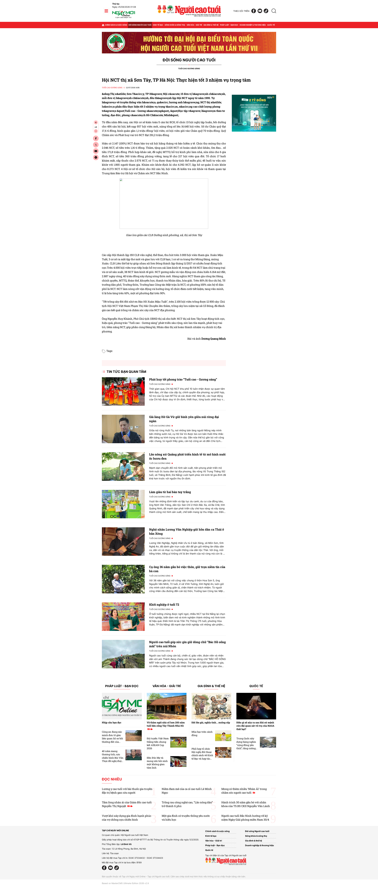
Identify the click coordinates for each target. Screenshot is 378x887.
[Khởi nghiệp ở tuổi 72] (123, 616)
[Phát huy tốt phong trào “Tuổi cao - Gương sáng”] (123, 391)
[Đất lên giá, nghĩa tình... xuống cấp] (211, 706)
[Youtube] (260, 11)
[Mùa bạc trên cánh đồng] (223, 735)
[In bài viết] (96, 157)
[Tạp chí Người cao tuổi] (123, 18)
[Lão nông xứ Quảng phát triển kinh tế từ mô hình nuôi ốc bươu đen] (123, 466)
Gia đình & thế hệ (211, 25)
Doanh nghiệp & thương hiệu (253, 25)
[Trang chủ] (103, 25)
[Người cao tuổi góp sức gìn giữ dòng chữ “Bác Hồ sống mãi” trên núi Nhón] (123, 654)
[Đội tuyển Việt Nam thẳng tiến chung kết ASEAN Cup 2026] (178, 742)
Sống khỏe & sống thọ (175, 25)
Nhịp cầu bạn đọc (111, 722)
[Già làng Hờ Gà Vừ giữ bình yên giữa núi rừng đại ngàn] (123, 429)
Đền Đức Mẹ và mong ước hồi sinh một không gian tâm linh (157, 762)
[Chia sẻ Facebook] (96, 138)
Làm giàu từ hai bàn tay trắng (170, 492)
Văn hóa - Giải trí (194, 25)
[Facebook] (253, 11)
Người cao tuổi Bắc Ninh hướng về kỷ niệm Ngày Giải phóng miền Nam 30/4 (245, 817)
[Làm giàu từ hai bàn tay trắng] (123, 504)
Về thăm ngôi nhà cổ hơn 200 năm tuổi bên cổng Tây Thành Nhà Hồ (166, 724)
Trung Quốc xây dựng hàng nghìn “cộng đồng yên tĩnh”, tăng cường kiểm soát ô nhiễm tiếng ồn (246, 746)
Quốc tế (271, 25)
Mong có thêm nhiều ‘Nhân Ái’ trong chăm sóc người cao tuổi (244, 790)
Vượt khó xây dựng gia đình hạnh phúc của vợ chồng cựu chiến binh (126, 817)
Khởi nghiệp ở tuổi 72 (164, 604)
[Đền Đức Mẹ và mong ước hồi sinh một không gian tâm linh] (178, 761)
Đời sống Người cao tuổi (140, 25)
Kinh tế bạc (158, 25)
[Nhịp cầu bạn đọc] (122, 706)
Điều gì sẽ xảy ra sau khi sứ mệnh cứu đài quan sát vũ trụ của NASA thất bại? (255, 726)
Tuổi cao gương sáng (189, 68)
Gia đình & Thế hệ (211, 686)
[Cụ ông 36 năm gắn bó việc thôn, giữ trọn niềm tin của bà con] (123, 579)
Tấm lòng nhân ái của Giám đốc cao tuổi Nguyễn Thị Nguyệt (127, 804)
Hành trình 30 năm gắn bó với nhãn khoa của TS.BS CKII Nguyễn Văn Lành (245, 804)
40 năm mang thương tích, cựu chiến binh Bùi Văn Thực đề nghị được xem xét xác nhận (112, 757)
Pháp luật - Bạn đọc (229, 25)
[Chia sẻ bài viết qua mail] (96, 151)
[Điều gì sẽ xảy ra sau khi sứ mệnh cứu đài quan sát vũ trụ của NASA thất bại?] (256, 706)
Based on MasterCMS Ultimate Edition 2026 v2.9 (125, 883)
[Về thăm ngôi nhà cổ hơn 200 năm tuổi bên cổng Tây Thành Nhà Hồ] (167, 706)
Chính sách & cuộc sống (116, 25)
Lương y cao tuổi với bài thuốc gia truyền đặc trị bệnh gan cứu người (127, 790)
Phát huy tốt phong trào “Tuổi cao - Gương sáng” (183, 379)
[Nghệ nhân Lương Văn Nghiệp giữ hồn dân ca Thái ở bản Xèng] (123, 541)
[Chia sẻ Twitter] (96, 145)
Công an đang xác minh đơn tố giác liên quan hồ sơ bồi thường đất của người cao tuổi (112, 738)
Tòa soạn (114, 853)
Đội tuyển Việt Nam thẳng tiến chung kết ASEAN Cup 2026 (158, 743)
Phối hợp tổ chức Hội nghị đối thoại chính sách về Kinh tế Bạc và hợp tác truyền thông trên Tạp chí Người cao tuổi (202, 758)
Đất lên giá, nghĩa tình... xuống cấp (211, 722)
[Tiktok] (266, 11)
